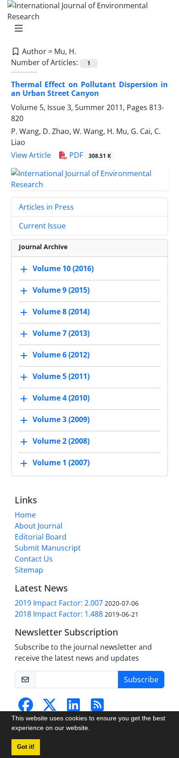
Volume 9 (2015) (61, 290)
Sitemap (29, 570)
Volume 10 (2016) (63, 268)
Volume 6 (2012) (61, 355)
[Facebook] (26, 707)
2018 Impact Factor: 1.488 (59, 614)
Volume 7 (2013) (61, 333)
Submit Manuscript (48, 548)
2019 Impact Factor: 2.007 (59, 603)
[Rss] (97, 707)
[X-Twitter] (50, 707)
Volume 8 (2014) (61, 312)
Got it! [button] (25, 747)
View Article (31, 155)
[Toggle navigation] (86, 28)
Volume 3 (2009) (61, 419)
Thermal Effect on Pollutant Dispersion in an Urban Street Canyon (89, 88)
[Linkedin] (73, 707)
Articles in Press (46, 207)
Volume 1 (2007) (61, 462)
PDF (89, 155)
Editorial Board (41, 537)
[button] (93, 729)
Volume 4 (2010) (61, 398)
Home (25, 515)
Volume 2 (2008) (61, 441)
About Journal (38, 526)
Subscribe (141, 679)
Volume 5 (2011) (61, 376)
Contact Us (34, 559)
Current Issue (42, 226)
